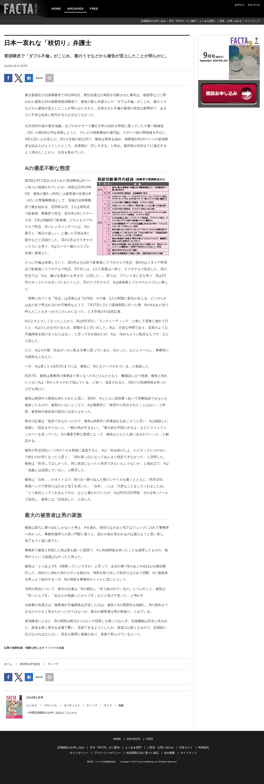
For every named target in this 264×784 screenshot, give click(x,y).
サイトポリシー (79, 752)
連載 (121, 705)
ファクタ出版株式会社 (105, 762)
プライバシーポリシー (107, 752)
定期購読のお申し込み (153, 21)
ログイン (240, 5)
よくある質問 (206, 21)
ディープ (53, 664)
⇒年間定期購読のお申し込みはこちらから (51, 712)
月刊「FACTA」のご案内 (182, 21)
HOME (56, 8)
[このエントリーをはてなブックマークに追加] (29, 78)
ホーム (8, 664)
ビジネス (31, 705)
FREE (94, 8)
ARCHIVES (75, 8)
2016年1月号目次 (30, 664)
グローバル (50, 705)
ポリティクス (72, 705)
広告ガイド (186, 747)
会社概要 (169, 752)
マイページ (254, 5)
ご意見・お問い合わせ (229, 21)
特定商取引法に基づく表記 (142, 752)
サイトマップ (252, 21)
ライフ (108, 705)
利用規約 (203, 747)
